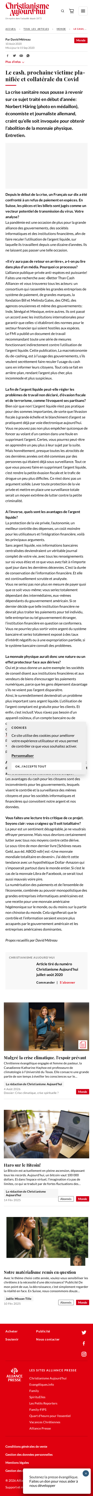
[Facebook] (84, 1343)
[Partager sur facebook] (7, 55)
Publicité (43, 1331)
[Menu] (83, 10)
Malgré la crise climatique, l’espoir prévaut (45, 1057)
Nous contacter (48, 1339)
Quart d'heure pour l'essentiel (50, 1416)
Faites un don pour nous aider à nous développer (53, 1483)
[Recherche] (62, 11)
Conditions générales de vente (26, 1446)
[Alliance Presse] (14, 1380)
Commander (45, 982)
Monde (61, 29)
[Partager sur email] (21, 55)
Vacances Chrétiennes (44, 1422)
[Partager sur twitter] (14, 55)
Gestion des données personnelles (29, 1454)
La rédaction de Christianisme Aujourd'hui (34, 1084)
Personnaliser (23, 755)
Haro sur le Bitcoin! (22, 1165)
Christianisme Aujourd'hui (48, 1378)
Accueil (10, 29)
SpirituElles (37, 1397)
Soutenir (12, 1339)
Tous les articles (36, 29)
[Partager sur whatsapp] (28, 55)
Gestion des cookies (19, 1471)
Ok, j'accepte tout (30, 766)
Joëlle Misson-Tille (18, 1298)
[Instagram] (84, 1354)
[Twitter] (84, 1332)
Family (34, 1391)
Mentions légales (17, 1462)
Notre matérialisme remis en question (40, 1272)
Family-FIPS (37, 1409)
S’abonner (67, 982)
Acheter (11, 1331)
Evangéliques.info (41, 1384)
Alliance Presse (40, 1428)
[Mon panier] (72, 11)
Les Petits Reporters (43, 1403)
